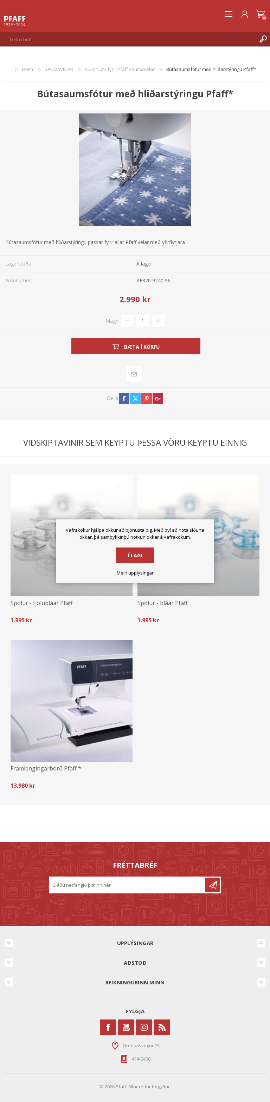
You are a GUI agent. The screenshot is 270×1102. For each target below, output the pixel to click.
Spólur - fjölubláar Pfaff (42, 603)
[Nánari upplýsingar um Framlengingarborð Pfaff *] (72, 701)
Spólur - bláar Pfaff (162, 603)
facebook (124, 398)
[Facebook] (108, 1027)
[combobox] (128, 39)
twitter (135, 398)
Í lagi (135, 555)
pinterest (146, 398)
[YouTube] (126, 1027)
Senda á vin (134, 374)
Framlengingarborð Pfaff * (46, 768)
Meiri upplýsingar (135, 573)
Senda (212, 885)
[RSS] (162, 1027)
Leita (263, 39)
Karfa (260, 14)
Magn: (112, 320)
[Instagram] (144, 1027)
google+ (158, 398)
